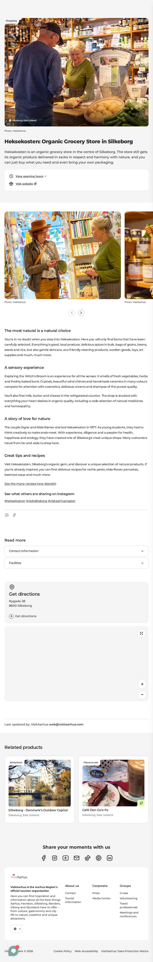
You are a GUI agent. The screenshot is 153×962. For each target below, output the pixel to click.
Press (96, 893)
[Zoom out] (142, 694)
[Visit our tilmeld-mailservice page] (76, 858)
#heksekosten (14, 501)
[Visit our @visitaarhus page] (87, 858)
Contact (70, 893)
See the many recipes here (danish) (30, 483)
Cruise (124, 893)
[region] (76, 663)
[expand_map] (141, 633)
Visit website (24, 183)
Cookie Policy (63, 951)
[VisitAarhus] (21, 876)
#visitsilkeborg (36, 501)
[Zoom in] (142, 684)
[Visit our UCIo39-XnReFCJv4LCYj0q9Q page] (65, 858)
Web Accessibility (86, 951)
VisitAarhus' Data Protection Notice (125, 951)
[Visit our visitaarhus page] (43, 858)
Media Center (101, 898)
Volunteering (129, 898)
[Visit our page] (54, 858)
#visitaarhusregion (61, 501)
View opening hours (29, 176)
